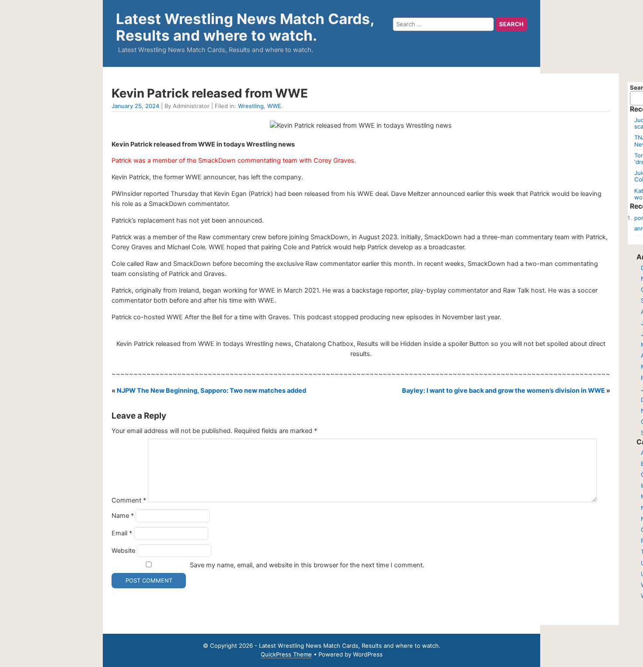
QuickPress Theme (286, 654)
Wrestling (251, 105)
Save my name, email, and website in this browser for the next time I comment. (307, 565)
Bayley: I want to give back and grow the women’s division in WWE (503, 391)
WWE (274, 105)
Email (122, 533)
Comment (129, 500)
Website (123, 551)
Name (123, 516)
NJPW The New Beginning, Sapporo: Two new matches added (211, 391)
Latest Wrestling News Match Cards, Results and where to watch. (245, 27)
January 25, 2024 (135, 105)
